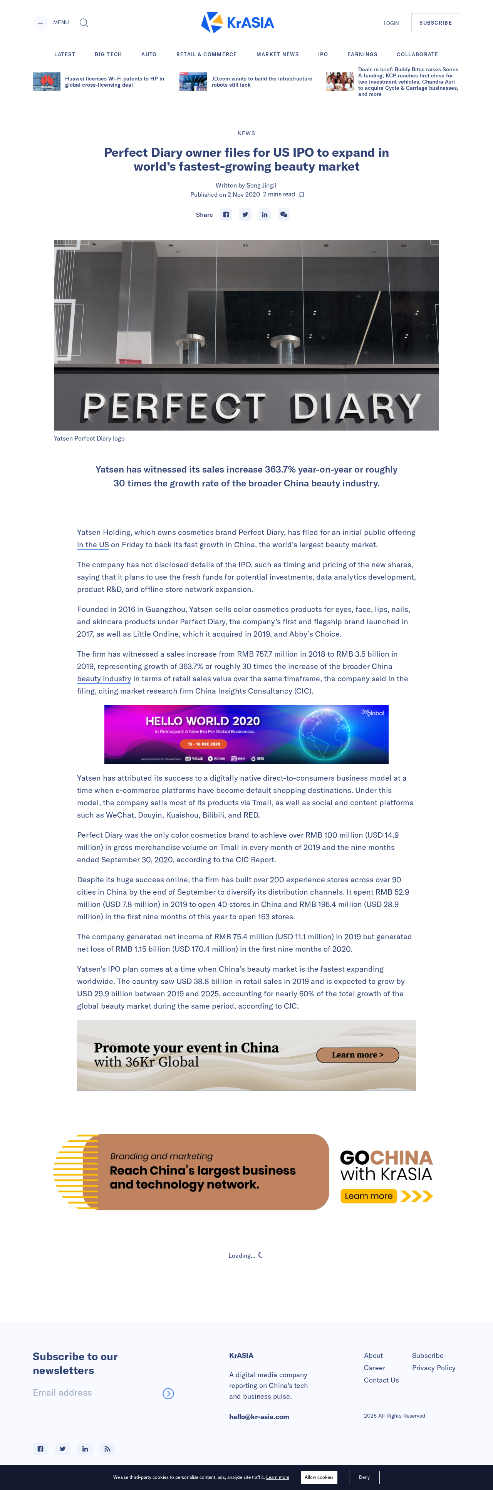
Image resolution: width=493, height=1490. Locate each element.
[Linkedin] (264, 214)
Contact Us (381, 1380)
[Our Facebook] (40, 1449)
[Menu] (40, 22)
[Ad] (246, 1171)
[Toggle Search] (84, 22)
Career (374, 1367)
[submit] (168, 1393)
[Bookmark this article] (301, 194)
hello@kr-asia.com (259, 1416)
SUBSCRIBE (435, 23)
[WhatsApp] (284, 214)
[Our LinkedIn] (85, 1449)
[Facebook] (226, 214)
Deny (364, 1477)
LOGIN (391, 23)
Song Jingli (261, 185)
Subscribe (428, 1355)
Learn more (277, 1477)
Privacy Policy (434, 1367)
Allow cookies (319, 1477)
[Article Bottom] (246, 1055)
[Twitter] (245, 214)
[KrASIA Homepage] (237, 23)
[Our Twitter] (62, 1449)
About (373, 1355)
